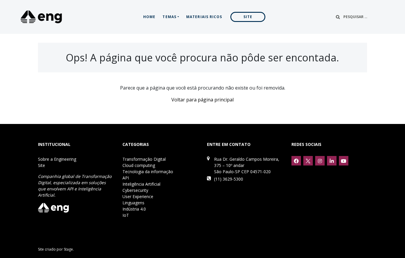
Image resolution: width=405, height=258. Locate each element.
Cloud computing (138, 165)
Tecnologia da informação (147, 171)
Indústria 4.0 (134, 209)
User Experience (137, 196)
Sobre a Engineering (57, 159)
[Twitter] (308, 160)
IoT (125, 215)
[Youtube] (343, 160)
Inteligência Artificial (141, 184)
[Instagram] (320, 160)
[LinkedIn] (332, 160)
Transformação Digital (144, 159)
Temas (169, 16)
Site (247, 16)
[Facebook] (296, 160)
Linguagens (133, 203)
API (125, 178)
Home (149, 16)
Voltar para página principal (202, 99)
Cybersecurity (135, 190)
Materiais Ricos (204, 16)
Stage (68, 249)
